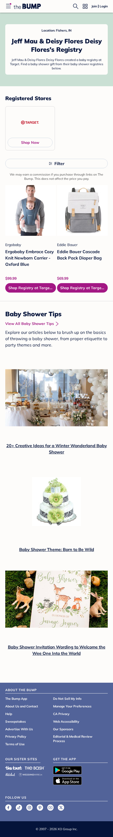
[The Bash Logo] (35, 768)
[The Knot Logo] (13, 768)
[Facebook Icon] (8, 807)
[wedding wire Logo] (30, 773)
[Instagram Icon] (29, 807)
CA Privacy (61, 714)
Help (8, 714)
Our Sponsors (63, 729)
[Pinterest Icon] (40, 807)
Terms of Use (15, 744)
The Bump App (16, 699)
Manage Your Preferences (72, 706)
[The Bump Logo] (27, 6)
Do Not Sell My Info (67, 699)
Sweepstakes (15, 721)
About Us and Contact (21, 706)
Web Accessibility (66, 721)
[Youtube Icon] (50, 807)
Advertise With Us (19, 729)
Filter (59, 163)
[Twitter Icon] (61, 807)
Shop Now (30, 142)
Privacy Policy (15, 736)
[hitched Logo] (10, 773)
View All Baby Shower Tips (29, 323)
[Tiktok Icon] (19, 807)
